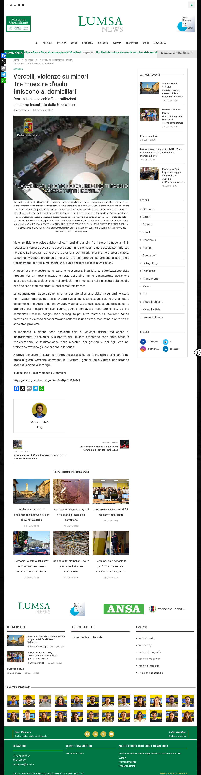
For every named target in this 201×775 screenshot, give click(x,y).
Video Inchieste (153, 301)
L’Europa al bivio (149, 136)
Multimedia (160, 43)
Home (16, 60)
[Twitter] (11, 5)
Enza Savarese (37, 663)
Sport (146, 43)
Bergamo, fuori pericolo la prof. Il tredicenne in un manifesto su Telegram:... (111, 566)
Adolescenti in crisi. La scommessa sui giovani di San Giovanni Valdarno (31, 514)
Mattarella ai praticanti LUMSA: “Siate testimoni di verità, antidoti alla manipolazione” (161, 152)
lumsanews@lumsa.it (23, 764)
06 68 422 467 (77, 753)
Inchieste (103, 43)
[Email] (23, 5)
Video (146, 286)
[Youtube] (19, 5)
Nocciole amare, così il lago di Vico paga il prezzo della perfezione (71, 514)
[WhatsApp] (4, 81)
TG (145, 294)
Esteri (74, 43)
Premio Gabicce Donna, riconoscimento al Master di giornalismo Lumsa (172, 116)
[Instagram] (95, 734)
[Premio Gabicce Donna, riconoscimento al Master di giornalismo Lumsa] (149, 114)
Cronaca (61, 43)
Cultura (116, 43)
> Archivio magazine (148, 658)
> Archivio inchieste (147, 665)
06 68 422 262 (23, 756)
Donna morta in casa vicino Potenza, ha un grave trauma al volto (84, 52)
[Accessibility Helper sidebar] (197, 352)
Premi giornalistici (127, 762)
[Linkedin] (15, 5)
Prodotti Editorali (127, 766)
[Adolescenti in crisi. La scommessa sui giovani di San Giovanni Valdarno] (31, 491)
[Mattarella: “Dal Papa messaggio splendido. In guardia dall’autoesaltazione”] (149, 173)
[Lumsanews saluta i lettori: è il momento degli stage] (111, 491)
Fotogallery (150, 263)
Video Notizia (151, 309)
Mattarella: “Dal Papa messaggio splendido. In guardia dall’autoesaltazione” (173, 176)
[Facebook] (7, 5)
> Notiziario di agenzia (149, 672)
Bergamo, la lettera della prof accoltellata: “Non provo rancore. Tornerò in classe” (32, 566)
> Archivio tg (143, 645)
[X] (4, 62)
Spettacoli (132, 43)
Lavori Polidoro (153, 317)
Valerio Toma (22, 110)
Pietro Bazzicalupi (38, 646)
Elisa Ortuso (15, 673)
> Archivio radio (145, 638)
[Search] (191, 5)
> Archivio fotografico (149, 652)
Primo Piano (151, 278)
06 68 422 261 (20, 760)
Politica (47, 43)
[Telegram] (4, 74)
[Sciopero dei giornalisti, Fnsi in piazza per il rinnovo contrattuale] (71, 543)
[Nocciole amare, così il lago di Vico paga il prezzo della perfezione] (71, 491)
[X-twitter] (103, 734)
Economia (87, 43)
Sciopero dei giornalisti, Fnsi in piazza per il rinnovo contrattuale (71, 566)
